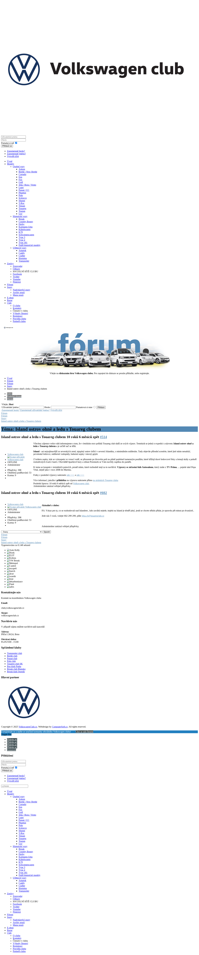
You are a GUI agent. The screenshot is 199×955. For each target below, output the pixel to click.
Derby (21, 224)
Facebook (17, 274)
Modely (10, 164)
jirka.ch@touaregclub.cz (93, 516)
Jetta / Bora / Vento (27, 185)
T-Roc (21, 203)
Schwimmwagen (26, 234)
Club (9, 303)
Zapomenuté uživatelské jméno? (35, 410)
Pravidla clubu (19, 318)
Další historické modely (29, 245)
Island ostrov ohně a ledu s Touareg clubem (21, 421)
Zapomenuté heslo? (16, 151)
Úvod (9, 161)
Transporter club (14, 653)
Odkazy (16, 269)
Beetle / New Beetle (28, 172)
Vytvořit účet (13, 156)
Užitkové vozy (19, 248)
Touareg (22, 208)
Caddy (22, 253)
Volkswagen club (15, 454)
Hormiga (23, 258)
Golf (21, 182)
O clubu (16, 305)
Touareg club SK (15, 664)
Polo (21, 195)
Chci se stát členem (84, 731)
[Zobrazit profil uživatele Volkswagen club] (20, 459)
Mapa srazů (18, 295)
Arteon (22, 169)
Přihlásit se (7, 146)
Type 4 (22, 240)
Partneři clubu (19, 321)
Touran (22, 211)
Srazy (9, 287)
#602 (103, 493)
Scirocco (23, 198)
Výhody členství (20, 313)
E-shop (10, 297)
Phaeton (22, 192)
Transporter (24, 261)
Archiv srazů (19, 292)
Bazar (9, 300)
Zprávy (10, 263)
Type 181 (23, 242)
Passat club (12, 658)
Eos (20, 177)
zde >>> (70, 475)
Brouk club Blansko (16, 669)
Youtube (17, 279)
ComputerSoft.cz (60, 726)
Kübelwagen (24, 229)
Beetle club (12, 656)
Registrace (17, 316)
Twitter (16, 276)
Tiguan (22, 206)
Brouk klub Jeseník (16, 671)
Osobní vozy (19, 166)
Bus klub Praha (14, 666)
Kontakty (17, 308)
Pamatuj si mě (7, 143)
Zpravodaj (17, 266)
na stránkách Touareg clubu (105, 480)
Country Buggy (26, 221)
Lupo (21, 187)
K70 (21, 232)
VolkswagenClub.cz (28, 726)
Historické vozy (20, 216)
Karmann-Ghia (25, 227)
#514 (103, 437)
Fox (20, 179)
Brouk (21, 219)
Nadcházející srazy (21, 290)
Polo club (11, 661)
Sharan (22, 200)
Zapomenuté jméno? (16, 153)
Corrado (22, 174)
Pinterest (17, 282)
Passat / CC (24, 190)
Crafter (22, 255)
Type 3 (22, 237)
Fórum (10, 284)
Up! (20, 213)
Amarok (22, 250)
